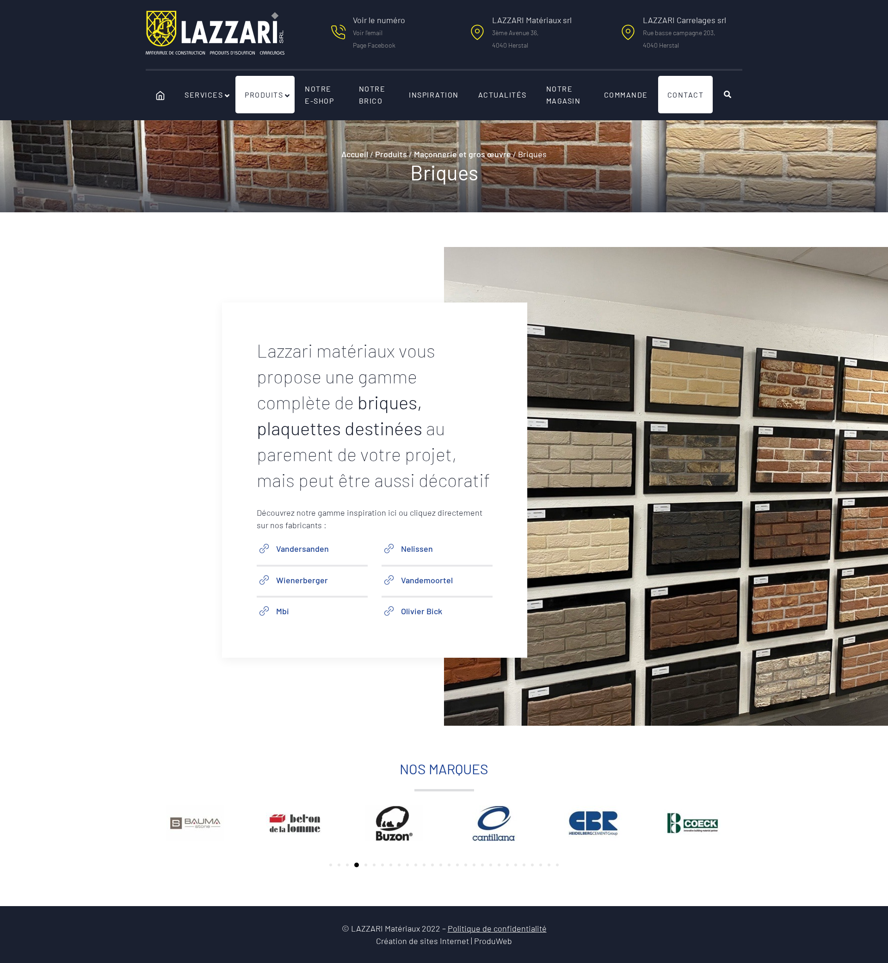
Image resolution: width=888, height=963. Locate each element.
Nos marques (444, 768)
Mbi (282, 611)
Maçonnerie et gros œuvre (462, 154)
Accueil (354, 154)
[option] (195, 823)
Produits (391, 154)
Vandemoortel (427, 580)
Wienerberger (302, 580)
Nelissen (417, 548)
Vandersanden (302, 548)
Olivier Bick (421, 611)
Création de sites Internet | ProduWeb (444, 941)
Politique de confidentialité (497, 928)
